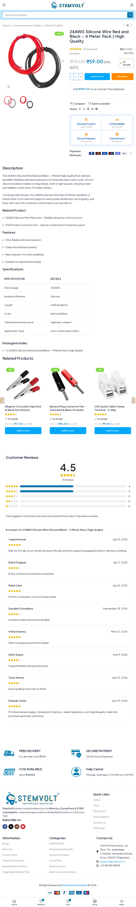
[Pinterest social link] (88, 109)
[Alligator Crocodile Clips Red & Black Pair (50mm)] (23, 385)
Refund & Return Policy (14, 866)
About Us (7, 849)
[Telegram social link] (96, 109)
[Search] (130, 15)
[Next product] (132, 26)
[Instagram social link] (16, 826)
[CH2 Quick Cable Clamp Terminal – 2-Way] (113, 385)
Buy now (122, 76)
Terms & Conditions (13, 860)
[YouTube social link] (22, 826)
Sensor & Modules (59, 854)
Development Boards (61, 849)
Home (6, 25)
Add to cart (97, 76)
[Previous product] (124, 26)
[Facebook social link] (80, 109)
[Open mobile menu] (4, 5)
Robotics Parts (57, 866)
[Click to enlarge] (8, 87)
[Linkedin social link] (92, 109)
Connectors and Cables (27, 25)
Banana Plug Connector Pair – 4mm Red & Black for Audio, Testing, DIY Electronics (68, 410)
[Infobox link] (24, 753)
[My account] (132, 5)
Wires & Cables (54, 25)
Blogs (5, 843)
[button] (5, 61)
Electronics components (62, 871)
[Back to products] (128, 26)
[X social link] (84, 109)
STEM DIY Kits (56, 843)
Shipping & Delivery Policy (16, 871)
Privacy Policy (10, 854)
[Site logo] (68, 4)
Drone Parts (55, 860)
